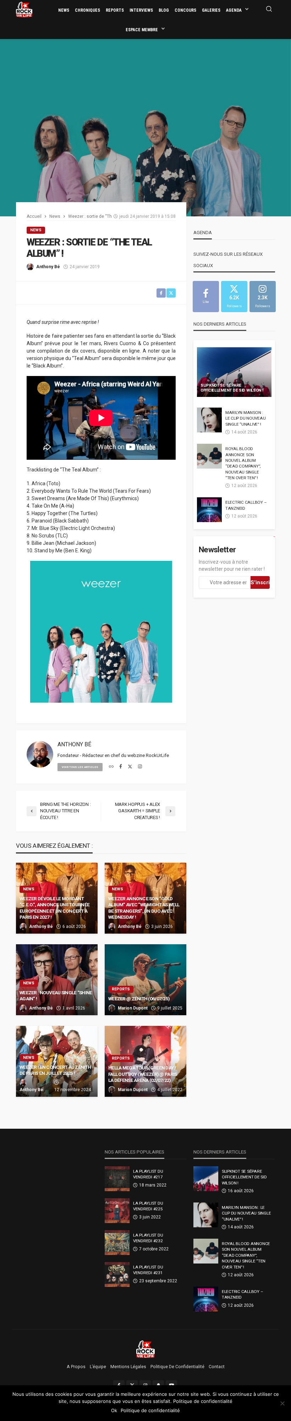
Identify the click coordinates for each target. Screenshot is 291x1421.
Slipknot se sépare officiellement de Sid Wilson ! (232, 388)
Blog (164, 10)
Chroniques (87, 10)
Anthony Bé (48, 266)
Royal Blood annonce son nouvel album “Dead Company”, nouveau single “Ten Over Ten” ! (242, 463)
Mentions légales (128, 1366)
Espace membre (142, 29)
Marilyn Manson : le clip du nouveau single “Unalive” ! (245, 418)
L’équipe (98, 1366)
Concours (185, 10)
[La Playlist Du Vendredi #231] (117, 1274)
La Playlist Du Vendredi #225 (148, 1206)
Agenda (234, 10)
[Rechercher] (269, 9)
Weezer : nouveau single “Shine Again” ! (56, 996)
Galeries (211, 10)
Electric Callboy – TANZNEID (246, 505)
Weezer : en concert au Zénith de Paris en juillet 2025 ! (55, 1070)
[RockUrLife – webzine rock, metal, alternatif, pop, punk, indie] (145, 1349)
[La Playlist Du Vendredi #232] (117, 1242)
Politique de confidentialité (177, 1366)
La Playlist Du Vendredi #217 (148, 1174)
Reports (115, 10)
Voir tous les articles (80, 767)
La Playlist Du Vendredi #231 (148, 1270)
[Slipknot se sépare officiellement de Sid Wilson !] (234, 372)
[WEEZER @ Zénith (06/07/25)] (145, 979)
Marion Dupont (133, 1008)
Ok (114, 1410)
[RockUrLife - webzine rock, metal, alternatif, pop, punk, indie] (24, 9)
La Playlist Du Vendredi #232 (148, 1238)
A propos (76, 1366)
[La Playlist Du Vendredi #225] (117, 1210)
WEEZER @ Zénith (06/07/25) (139, 998)
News (63, 10)
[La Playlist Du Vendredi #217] (117, 1178)
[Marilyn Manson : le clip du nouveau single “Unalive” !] (209, 420)
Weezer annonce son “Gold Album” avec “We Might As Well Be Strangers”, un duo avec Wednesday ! (143, 908)
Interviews (141, 10)
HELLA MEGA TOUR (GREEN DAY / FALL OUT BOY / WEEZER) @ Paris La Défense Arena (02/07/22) (142, 1074)
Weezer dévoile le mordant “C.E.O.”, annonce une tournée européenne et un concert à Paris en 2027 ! (54, 908)
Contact (217, 1366)
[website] (111, 767)
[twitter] (130, 767)
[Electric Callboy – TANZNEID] (209, 509)
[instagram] (140, 767)
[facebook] (120, 767)
